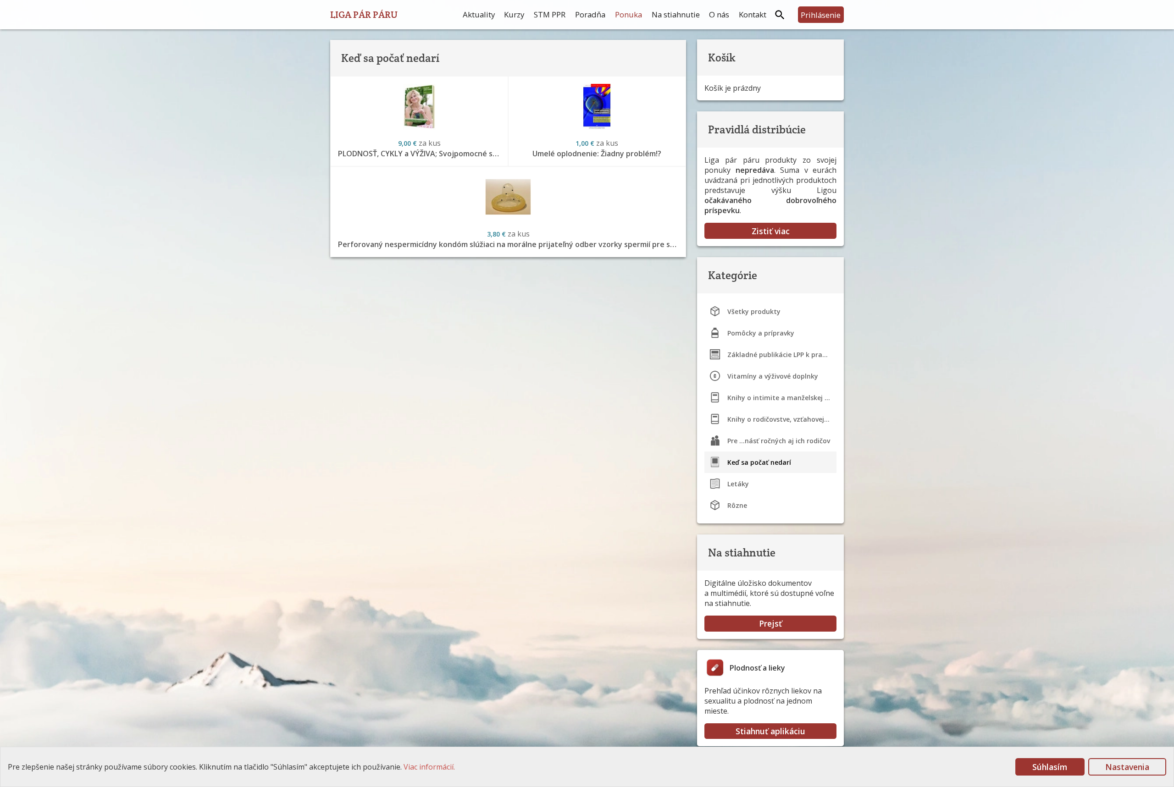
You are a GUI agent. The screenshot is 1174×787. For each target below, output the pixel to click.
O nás (719, 14)
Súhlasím (1049, 766)
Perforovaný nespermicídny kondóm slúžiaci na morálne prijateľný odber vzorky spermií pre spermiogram (512, 244)
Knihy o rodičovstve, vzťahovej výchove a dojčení (781, 419)
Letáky (738, 483)
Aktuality (479, 14)
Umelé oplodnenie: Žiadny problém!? (596, 154)
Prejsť (770, 623)
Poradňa (590, 14)
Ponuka (628, 14)
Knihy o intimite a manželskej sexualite (781, 397)
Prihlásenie (821, 15)
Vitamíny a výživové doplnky (772, 376)
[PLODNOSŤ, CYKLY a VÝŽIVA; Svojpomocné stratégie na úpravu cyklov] (419, 107)
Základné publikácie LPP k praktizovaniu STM (781, 354)
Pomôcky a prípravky (760, 333)
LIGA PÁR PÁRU (364, 14)
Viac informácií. (429, 767)
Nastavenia (1127, 766)
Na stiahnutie (676, 14)
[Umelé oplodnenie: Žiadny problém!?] (597, 107)
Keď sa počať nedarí (759, 462)
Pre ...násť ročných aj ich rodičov (778, 440)
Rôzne (737, 505)
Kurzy (514, 14)
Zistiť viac (771, 231)
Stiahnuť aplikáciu (770, 731)
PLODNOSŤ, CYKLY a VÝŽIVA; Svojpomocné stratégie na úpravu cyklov (423, 154)
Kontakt (752, 14)
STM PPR (549, 14)
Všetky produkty (754, 311)
